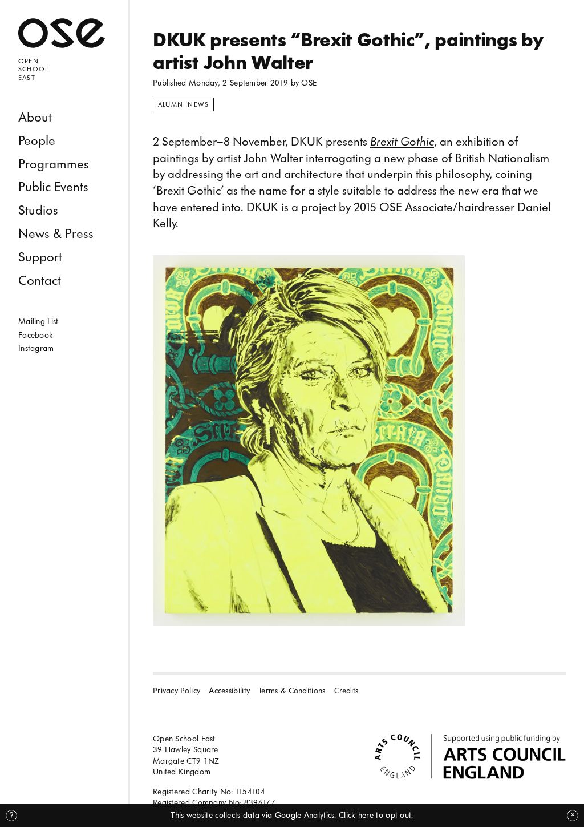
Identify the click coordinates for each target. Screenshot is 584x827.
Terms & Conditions (291, 691)
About (35, 117)
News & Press (56, 233)
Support (40, 257)
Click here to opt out (375, 815)
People (36, 140)
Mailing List (38, 321)
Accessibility (229, 691)
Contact (39, 280)
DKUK (262, 207)
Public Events (53, 187)
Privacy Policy (176, 691)
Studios (38, 210)
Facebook (35, 335)
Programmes (53, 164)
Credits (346, 691)
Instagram (36, 348)
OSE (309, 83)
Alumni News (183, 104)
